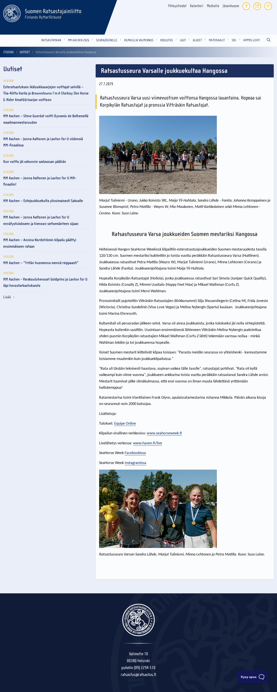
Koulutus (166, 40)
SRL (234, 40)
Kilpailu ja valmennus (138, 40)
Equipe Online (125, 424)
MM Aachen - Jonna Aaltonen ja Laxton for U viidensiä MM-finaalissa (43, 142)
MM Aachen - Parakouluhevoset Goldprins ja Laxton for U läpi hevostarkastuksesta (45, 282)
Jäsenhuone (231, 6)
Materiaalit (217, 40)
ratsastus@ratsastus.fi (138, 674)
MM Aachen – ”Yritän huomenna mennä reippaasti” (41, 263)
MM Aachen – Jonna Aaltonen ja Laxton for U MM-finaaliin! (39, 181)
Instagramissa (135, 463)
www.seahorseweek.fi (164, 433)
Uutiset (25, 52)
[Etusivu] (12, 13)
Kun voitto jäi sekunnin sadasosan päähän (34, 161)
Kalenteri (196, 6)
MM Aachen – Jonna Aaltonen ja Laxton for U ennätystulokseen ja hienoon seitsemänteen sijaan (41, 220)
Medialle (213, 6)
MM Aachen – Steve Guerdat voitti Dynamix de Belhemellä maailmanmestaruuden (45, 119)
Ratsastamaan (51, 40)
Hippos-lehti (251, 40)
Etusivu (8, 52)
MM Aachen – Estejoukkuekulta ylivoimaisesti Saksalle (43, 201)
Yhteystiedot (177, 6)
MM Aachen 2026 (78, 40)
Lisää (7, 297)
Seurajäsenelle (106, 40)
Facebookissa (135, 453)
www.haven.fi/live (147, 443)
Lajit (183, 40)
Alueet (197, 40)
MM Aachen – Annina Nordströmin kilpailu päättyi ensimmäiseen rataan (39, 243)
